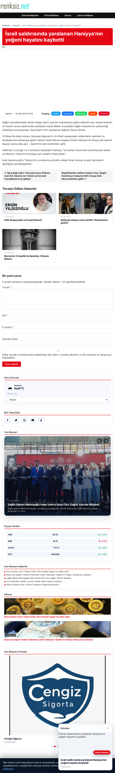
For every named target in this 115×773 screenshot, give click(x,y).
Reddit (93, 113)
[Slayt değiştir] (52, 746)
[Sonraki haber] (105, 440)
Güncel (16, 25)
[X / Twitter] (16, 420)
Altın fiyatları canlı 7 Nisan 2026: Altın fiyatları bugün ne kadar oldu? (37, 571)
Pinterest (104, 113)
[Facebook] (7, 420)
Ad (4, 315)
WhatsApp (81, 113)
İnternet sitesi (10, 338)
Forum (68, 15)
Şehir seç (12, 394)
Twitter (56, 113)
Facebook (68, 113)
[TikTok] (41, 420)
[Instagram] (24, 420)
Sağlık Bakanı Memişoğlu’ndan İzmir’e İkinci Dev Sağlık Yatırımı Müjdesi (38, 578)
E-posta (7, 327)
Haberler (6, 25)
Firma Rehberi (51, 15)
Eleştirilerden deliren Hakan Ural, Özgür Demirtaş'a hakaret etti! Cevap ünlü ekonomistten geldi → (84, 175)
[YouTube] (32, 420)
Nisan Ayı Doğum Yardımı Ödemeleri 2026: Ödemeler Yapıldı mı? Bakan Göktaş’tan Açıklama (48, 575)
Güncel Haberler (30, 15)
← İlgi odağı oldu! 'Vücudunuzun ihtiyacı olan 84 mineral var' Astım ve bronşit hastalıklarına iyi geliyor (27, 175)
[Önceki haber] (99, 440)
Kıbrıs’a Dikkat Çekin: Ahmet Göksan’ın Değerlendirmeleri (32, 584)
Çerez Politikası (85, 15)
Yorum (7, 287)
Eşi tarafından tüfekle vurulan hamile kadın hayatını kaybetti (34, 581)
